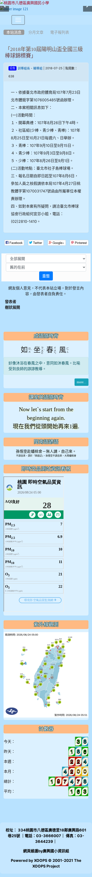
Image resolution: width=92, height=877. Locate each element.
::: (5, 26)
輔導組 (37, 68)
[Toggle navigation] (18, 20)
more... (81, 382)
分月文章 (35, 32)
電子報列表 (59, 32)
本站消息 (13, 32)
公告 (12, 68)
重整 (46, 276)
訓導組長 (24, 68)
